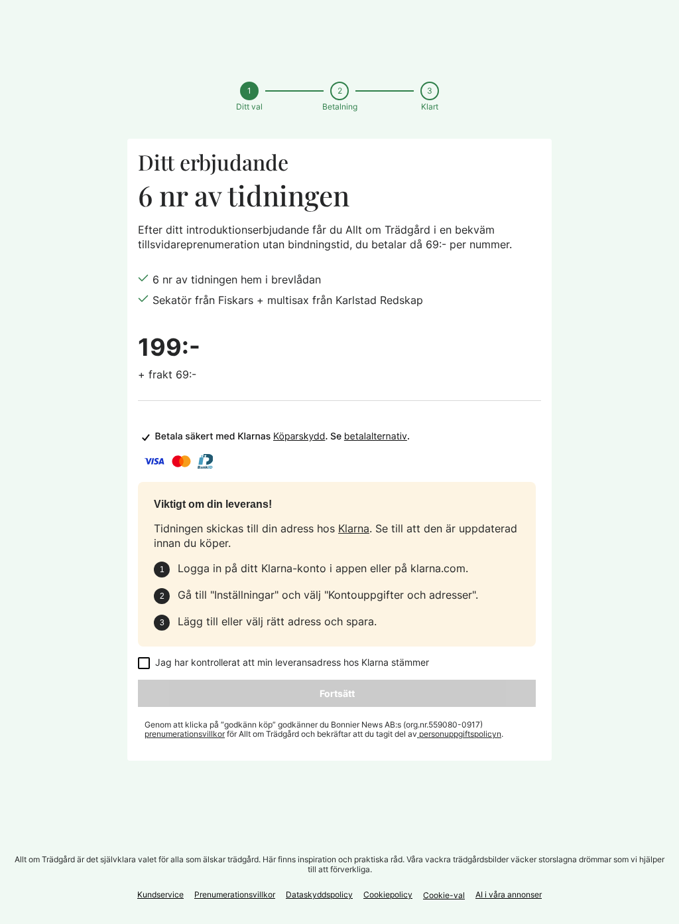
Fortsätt (337, 693)
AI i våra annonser (508, 894)
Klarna (353, 528)
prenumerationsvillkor (185, 734)
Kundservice (160, 894)
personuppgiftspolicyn (459, 734)
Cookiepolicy (387, 894)
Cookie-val (444, 895)
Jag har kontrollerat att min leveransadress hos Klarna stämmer (292, 662)
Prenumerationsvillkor (234, 894)
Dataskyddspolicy (319, 894)
